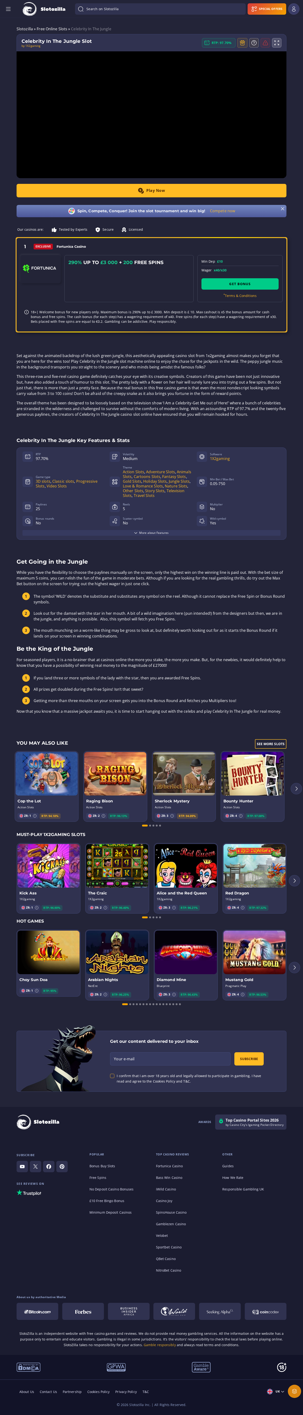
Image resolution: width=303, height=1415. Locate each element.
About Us (26, 1391)
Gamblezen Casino (171, 1224)
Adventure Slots (160, 471)
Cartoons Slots (147, 476)
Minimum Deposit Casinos (110, 1212)
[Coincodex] (265, 1311)
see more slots (271, 744)
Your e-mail (124, 1058)
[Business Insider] (129, 1311)
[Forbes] (83, 1311)
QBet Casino (166, 1258)
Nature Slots (176, 486)
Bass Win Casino (169, 1177)
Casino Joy (164, 1200)
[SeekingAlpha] (220, 1311)
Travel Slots (144, 495)
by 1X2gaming (31, 46)
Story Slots (155, 490)
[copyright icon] (174, 1311)
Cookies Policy (98, 1391)
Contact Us (48, 1391)
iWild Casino (166, 1189)
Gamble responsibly (160, 1345)
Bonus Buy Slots (102, 1166)
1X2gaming (220, 458)
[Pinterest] (62, 1166)
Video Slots (57, 486)
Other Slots (133, 490)
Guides (228, 1166)
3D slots (43, 481)
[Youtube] (22, 1166)
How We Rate (232, 1177)
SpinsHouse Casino (171, 1212)
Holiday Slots (155, 481)
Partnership (72, 1391)
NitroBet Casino (168, 1270)
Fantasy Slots (174, 476)
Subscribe (249, 1059)
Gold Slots (132, 481)
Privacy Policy (126, 1391)
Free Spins (97, 1177)
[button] (34, 816)
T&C (146, 1391)
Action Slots (133, 471)
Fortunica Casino (169, 1166)
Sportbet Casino (169, 1247)
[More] (294, 1391)
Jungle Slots (179, 481)
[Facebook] (48, 1166)
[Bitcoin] (37, 1311)
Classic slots (63, 481)
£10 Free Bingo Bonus (106, 1200)
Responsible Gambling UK (243, 1189)
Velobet (162, 1235)
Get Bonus (240, 284)
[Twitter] (35, 1166)
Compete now (222, 210)
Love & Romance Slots (143, 486)
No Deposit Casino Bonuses (111, 1189)
